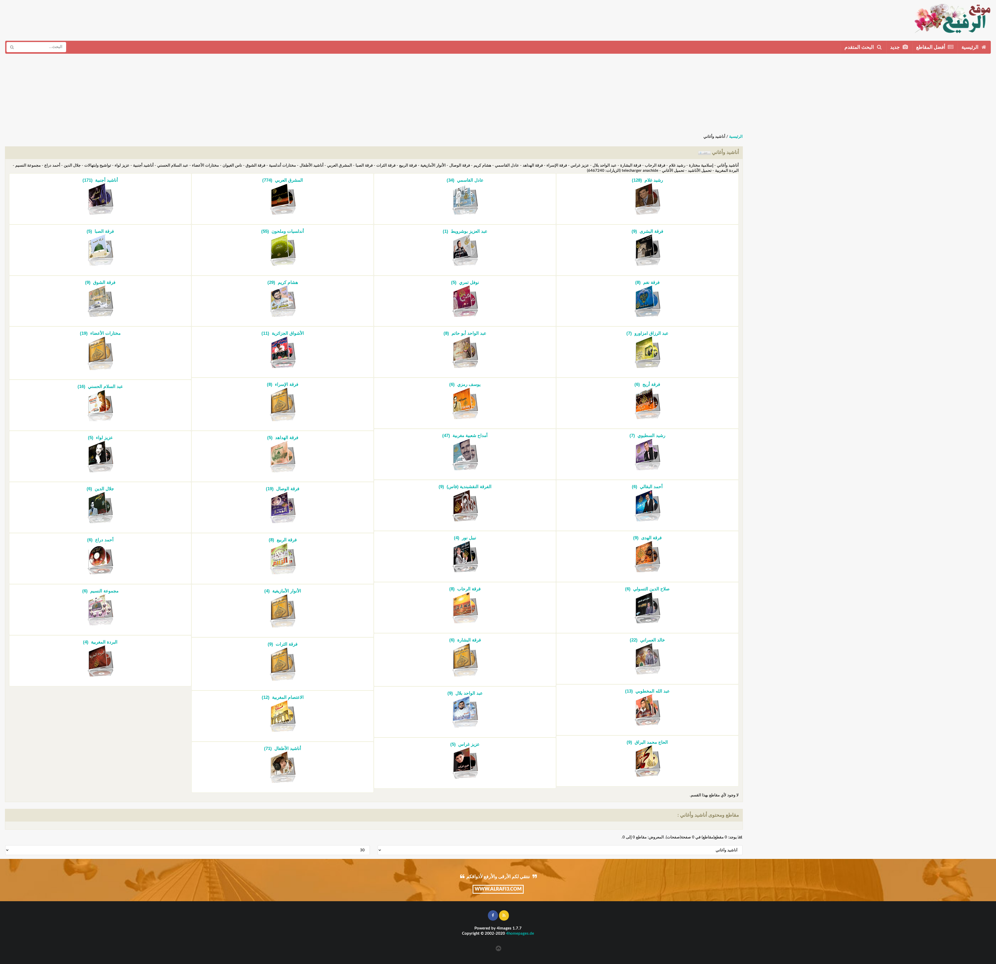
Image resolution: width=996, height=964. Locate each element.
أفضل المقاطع (931, 47)
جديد (895, 47)
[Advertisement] (591, 18)
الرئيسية (971, 47)
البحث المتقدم (860, 47)
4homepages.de (520, 933)
